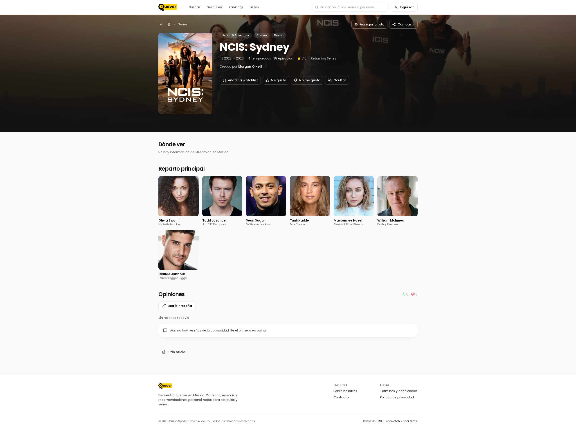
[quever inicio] (167, 7)
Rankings (236, 7)
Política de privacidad (397, 397)
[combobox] (350, 7)
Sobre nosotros (345, 391)
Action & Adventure (235, 35)
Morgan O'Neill (250, 66)
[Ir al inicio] (165, 386)
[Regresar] (161, 24)
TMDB (380, 421)
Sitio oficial (176, 352)
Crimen (261, 35)
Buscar (194, 7)
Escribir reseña (180, 306)
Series (182, 24)
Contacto (341, 397)
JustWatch (392, 421)
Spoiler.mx (410, 421)
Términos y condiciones (399, 391)
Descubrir (214, 7)
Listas (254, 7)
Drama (279, 35)
